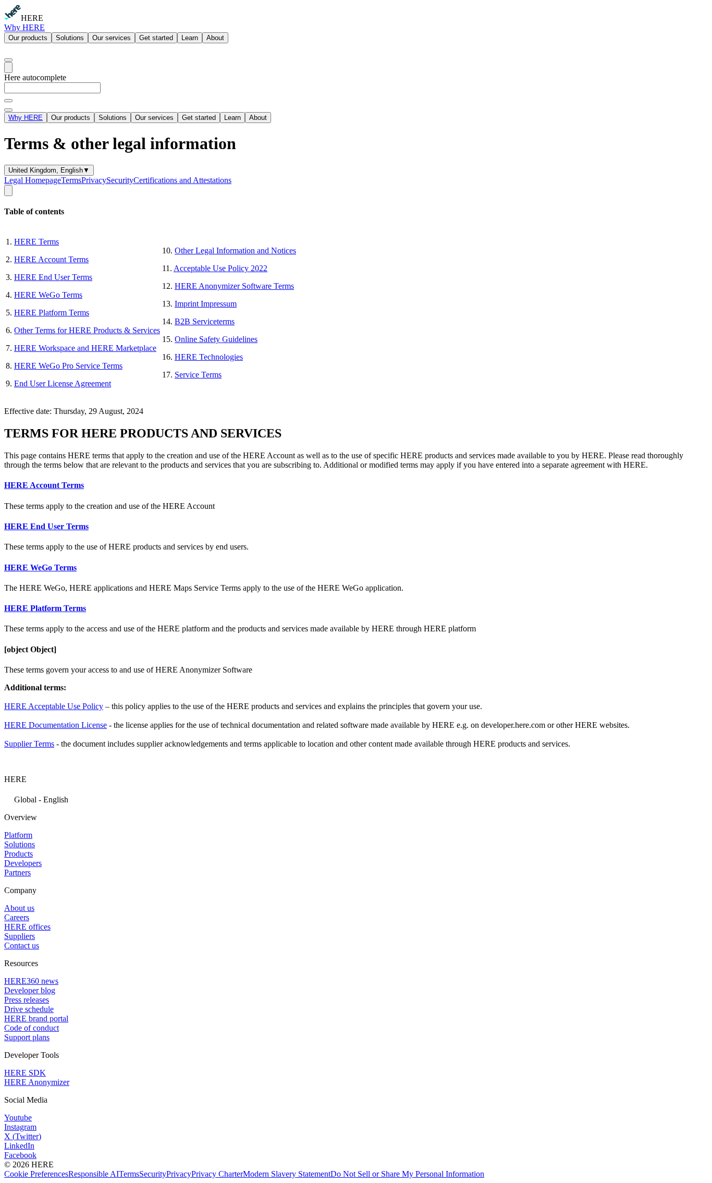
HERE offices (27, 926)
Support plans (27, 1037)
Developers (23, 863)
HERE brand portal (36, 1018)
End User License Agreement (62, 383)
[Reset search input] (8, 100)
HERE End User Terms (53, 277)
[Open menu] (8, 67)
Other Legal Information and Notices (235, 250)
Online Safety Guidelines (216, 339)
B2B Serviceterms (205, 321)
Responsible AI (93, 1173)
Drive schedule (29, 1009)
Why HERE (24, 27)
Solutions (70, 38)
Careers (16, 917)
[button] (356, 798)
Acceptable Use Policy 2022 (220, 268)
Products (18, 853)
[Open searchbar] (8, 60)
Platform (18, 835)
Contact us (21, 945)
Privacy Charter (217, 1173)
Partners (17, 872)
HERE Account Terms (51, 259)
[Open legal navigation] (8, 190)
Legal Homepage (32, 180)
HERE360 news (31, 981)
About (215, 38)
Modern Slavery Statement (286, 1173)
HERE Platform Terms (51, 312)
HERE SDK (25, 1072)
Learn (189, 38)
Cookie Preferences (36, 1173)
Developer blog (29, 990)
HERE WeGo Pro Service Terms (68, 365)
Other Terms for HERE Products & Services (87, 330)
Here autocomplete (35, 77)
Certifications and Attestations (182, 180)
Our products (27, 38)
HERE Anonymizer (36, 1082)
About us (19, 908)
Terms (71, 180)
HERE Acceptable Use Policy (53, 706)
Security (119, 180)
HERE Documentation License (55, 725)
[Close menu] (8, 110)
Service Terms (198, 374)
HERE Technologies (209, 356)
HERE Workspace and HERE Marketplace (85, 348)
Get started (156, 38)
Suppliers (19, 936)
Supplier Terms (29, 743)
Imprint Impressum (206, 303)
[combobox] (356, 92)
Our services (111, 38)
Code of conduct (31, 1027)
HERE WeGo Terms (48, 294)
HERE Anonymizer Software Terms (234, 286)
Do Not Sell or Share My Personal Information (407, 1173)
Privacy (93, 180)
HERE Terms (36, 241)
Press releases (26, 999)
